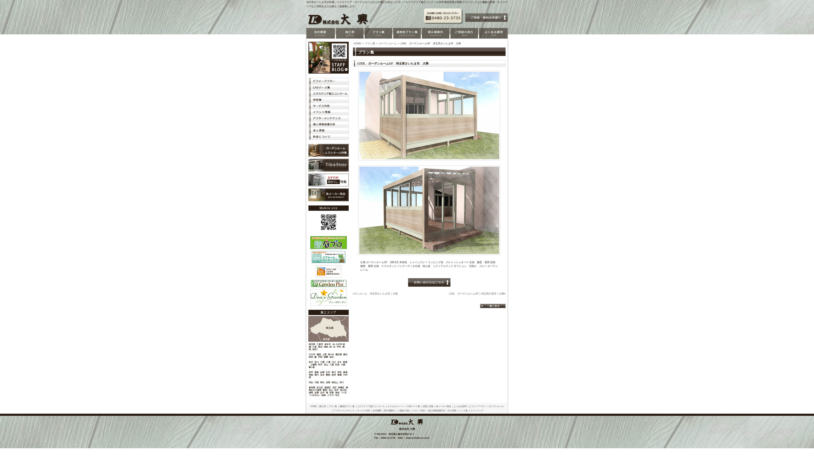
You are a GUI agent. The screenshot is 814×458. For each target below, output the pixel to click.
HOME (357, 43)
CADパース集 (413, 406)
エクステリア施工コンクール (371, 406)
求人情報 (452, 410)
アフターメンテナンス (343, 410)
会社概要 (377, 410)
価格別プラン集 (347, 406)
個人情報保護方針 (436, 410)
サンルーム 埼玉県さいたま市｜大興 (376, 293)
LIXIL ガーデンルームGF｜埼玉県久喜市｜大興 (476, 293)
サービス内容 (363, 410)
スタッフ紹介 (419, 410)
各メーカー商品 (443, 406)
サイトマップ (476, 410)
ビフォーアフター (477, 406)
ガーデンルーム (388, 43)
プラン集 (370, 43)
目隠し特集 (428, 406)
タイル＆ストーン (395, 406)
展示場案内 (389, 410)
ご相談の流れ (403, 410)
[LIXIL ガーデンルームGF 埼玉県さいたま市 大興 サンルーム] (429, 158)
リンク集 (463, 410)
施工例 (322, 406)
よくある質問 (460, 406)
